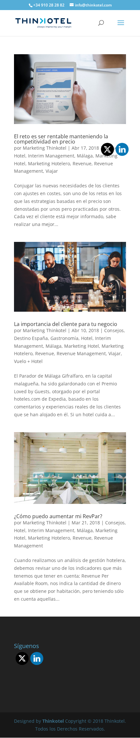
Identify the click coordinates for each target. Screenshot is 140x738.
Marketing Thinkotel (44, 148)
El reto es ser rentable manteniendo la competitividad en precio (61, 139)
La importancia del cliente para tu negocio (65, 324)
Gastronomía (64, 338)
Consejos (114, 330)
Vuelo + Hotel (28, 361)
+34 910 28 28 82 (48, 5)
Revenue (82, 163)
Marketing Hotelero (49, 163)
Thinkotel (53, 721)
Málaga (54, 346)
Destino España (31, 338)
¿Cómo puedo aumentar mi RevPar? (58, 516)
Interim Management (51, 156)
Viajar (52, 171)
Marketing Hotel (81, 346)
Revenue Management (81, 353)
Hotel (19, 156)
